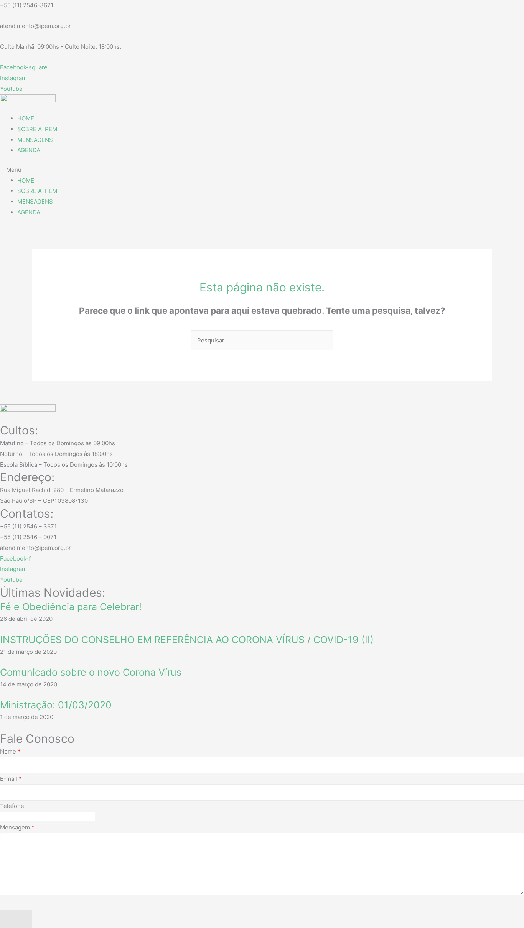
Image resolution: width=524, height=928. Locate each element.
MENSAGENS (35, 139)
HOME (25, 118)
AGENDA (28, 150)
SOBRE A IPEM (37, 129)
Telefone (12, 806)
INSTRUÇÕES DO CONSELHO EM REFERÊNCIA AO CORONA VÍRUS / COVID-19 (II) (187, 639)
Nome (10, 751)
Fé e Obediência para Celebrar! (71, 606)
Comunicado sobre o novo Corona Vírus (90, 672)
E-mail (11, 778)
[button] (262, 170)
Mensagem (17, 827)
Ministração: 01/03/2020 (56, 705)
